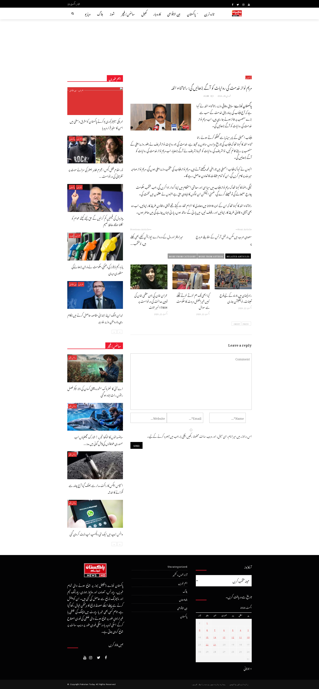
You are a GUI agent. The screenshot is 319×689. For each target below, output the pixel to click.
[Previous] (119, 332)
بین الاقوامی (173, 13)
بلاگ (100, 13)
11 (240, 636)
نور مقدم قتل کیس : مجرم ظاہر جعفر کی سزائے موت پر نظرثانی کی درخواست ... (95, 172)
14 (214, 636)
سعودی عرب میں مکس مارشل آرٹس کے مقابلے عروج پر (224, 240)
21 (214, 644)
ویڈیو (87, 13)
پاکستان (191, 13)
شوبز (112, 13)
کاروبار (157, 13)
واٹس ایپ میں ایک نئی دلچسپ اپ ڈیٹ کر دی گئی (96, 533)
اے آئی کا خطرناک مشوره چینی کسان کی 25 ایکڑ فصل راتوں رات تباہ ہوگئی (95, 391)
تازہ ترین (209, 13)
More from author (211, 255)
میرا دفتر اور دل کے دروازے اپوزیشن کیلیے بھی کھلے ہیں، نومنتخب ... (156, 240)
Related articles (238, 255)
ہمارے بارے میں (218, 684)
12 (233, 636)
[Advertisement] (159, 44)
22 (207, 644)
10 (248, 636)
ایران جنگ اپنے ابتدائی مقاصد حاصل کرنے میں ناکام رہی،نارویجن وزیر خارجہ (95, 318)
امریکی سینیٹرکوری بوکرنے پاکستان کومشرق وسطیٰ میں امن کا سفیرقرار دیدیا (96, 124)
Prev (245, 324)
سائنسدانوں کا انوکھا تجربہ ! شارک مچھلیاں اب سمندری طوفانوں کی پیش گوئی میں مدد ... (98, 440)
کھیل (144, 13)
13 (224, 636)
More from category (182, 255)
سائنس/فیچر (128, 13)
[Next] (114, 332)
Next (237, 324)
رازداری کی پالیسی (239, 684)
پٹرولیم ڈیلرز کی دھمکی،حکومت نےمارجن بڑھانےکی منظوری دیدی (97, 269)
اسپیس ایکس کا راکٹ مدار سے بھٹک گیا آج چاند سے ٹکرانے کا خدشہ (96, 488)
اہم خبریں (80, 90)
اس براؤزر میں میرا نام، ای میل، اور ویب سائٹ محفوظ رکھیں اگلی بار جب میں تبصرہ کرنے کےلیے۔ (199, 435)
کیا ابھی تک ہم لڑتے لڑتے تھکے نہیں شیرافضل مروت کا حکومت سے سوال (193, 301)
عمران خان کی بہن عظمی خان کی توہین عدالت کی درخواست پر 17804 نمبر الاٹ (150, 301)
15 (207, 636)
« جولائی (248, 668)
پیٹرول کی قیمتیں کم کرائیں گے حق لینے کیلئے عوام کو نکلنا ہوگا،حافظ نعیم (97, 221)
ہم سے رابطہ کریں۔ (200, 684)
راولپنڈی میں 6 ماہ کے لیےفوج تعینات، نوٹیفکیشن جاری (236, 298)
